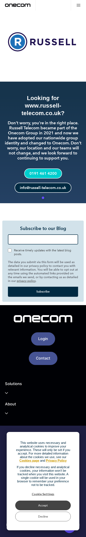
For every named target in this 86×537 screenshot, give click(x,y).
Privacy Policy (56, 460)
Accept (43, 505)
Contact (43, 358)
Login (43, 339)
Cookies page (29, 460)
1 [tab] (43, 198)
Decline (43, 516)
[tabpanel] (43, 106)
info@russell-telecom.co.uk (43, 187)
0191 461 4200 (43, 173)
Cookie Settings (43, 494)
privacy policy (26, 281)
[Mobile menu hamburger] (78, 5)
